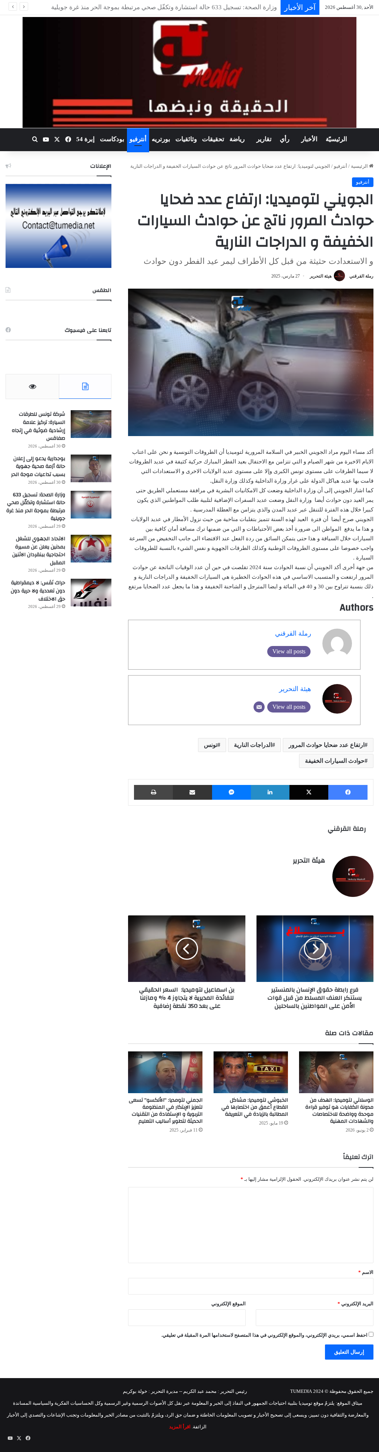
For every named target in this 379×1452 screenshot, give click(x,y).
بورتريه (161, 139)
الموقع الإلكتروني (228, 1303)
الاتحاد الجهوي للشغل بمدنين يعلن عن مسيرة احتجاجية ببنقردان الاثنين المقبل (38, 551)
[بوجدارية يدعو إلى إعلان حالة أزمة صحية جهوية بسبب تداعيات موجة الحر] (91, 468)
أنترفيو (138, 139)
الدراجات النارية (253, 745)
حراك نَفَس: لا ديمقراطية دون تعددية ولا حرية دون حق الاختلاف (38, 590)
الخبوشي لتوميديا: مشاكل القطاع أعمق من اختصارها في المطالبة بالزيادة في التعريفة (254, 1107)
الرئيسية (360, 166)
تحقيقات (213, 139)
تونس (210, 745)
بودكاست (112, 139)
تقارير (264, 139)
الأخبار (309, 139)
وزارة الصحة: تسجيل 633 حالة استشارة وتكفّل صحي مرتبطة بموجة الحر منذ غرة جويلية (35, 507)
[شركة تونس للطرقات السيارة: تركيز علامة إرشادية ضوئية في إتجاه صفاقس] (91, 424)
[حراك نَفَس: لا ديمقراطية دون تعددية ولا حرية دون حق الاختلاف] (91, 592)
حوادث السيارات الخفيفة (335, 761)
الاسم (365, 1272)
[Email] (259, 707)
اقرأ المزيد (180, 1426)
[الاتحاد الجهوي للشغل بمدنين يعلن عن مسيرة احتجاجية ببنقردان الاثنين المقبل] (91, 548)
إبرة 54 (85, 139)
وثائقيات (186, 139)
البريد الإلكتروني (355, 1303)
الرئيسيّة (336, 139)
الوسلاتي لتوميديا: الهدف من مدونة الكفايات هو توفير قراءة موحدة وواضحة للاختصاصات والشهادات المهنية (339, 1110)
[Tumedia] (189, 72)
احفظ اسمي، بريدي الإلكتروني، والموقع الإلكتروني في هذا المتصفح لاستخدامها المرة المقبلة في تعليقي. (264, 1335)
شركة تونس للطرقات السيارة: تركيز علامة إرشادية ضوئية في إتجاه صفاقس (38, 426)
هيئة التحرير (321, 276)
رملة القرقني (361, 276)
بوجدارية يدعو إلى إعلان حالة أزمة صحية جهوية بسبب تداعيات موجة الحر (38, 466)
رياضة (237, 139)
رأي (284, 139)
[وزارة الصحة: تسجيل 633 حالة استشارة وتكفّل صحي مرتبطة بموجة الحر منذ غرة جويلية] (91, 504)
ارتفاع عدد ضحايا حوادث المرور (327, 745)
